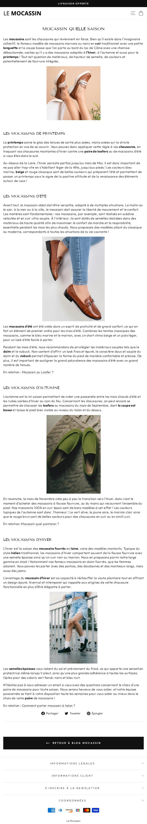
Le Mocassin (74, 820)
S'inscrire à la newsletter (72, 788)
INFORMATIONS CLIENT (73, 775)
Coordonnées (73, 800)
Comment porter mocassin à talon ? (48, 705)
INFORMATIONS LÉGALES (72, 763)
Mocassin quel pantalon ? (40, 524)
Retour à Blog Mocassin (76, 742)
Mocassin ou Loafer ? (37, 372)
